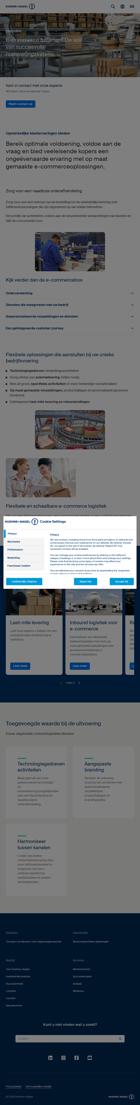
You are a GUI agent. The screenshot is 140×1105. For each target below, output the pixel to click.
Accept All (121, 581)
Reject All (85, 581)
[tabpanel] (91, 562)
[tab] (24, 534)
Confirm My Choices (24, 581)
